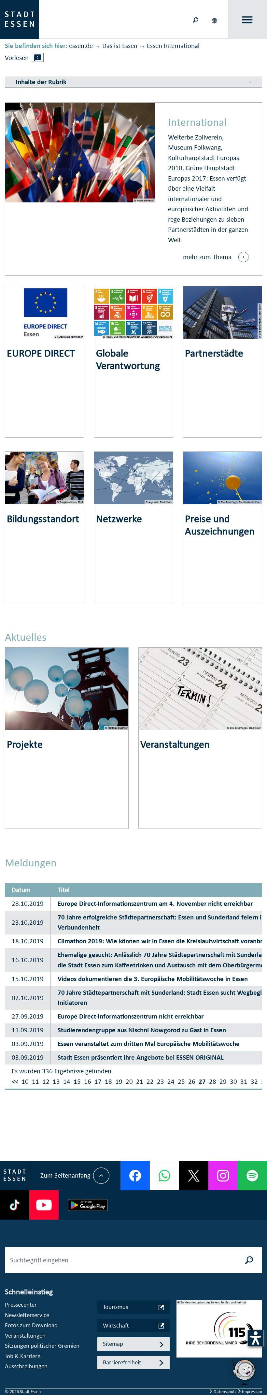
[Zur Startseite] (19, 19)
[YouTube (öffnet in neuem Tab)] (44, 1205)
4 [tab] (181, 1358)
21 (139, 1081)
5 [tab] (181, 1368)
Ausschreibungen (26, 1366)
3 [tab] (181, 1347)
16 (87, 1081)
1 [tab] (181, 1326)
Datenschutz (225, 1391)
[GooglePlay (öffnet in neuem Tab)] (88, 1205)
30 (233, 1081)
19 (118, 1081)
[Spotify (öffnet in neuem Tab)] (252, 1175)
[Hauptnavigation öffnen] (247, 19)
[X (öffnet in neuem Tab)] (193, 1175)
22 (150, 1081)
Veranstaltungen (25, 1335)
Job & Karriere (22, 1356)
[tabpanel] (219, 1332)
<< (15, 1081)
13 (56, 1081)
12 (45, 1081)
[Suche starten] (249, 1260)
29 (223, 1081)
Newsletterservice (27, 1315)
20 (129, 1081)
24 (171, 1081)
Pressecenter (21, 1304)
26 (191, 1081)
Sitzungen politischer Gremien (42, 1345)
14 (66, 1081)
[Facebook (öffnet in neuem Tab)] (135, 1175)
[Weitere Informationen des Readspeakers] (38, 57)
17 (98, 1081)
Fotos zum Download (31, 1325)
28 (212, 1081)
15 (77, 1081)
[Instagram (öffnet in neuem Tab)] (223, 1175)
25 (181, 1081)
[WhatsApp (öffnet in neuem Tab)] (164, 1175)
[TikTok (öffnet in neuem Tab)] (14, 1205)
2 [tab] (181, 1337)
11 (35, 1081)
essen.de (81, 45)
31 (243, 1081)
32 (254, 1081)
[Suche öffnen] (195, 19)
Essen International (173, 45)
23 (160, 1081)
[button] (215, 19)
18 (108, 1081)
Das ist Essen (119, 45)
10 (25, 1081)
